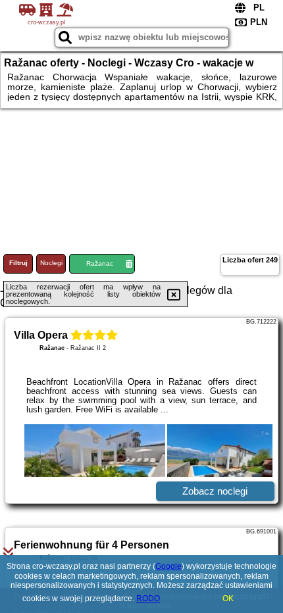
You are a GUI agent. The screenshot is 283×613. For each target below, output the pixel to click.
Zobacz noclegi (214, 491)
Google (168, 566)
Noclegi (51, 262)
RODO (148, 598)
